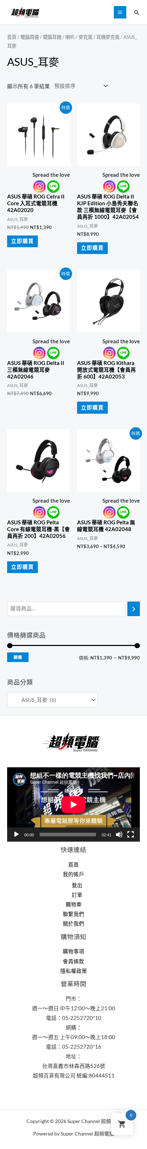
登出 (77, 885)
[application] (73, 804)
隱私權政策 (73, 971)
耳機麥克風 (108, 37)
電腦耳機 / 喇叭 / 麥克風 (67, 37)
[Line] (53, 186)
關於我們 (73, 924)
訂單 (77, 895)
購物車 (74, 904)
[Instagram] (39, 186)
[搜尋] (133, 609)
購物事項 (73, 951)
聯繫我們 (73, 914)
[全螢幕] (130, 834)
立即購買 (22, 241)
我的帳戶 (73, 874)
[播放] (16, 834)
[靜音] (119, 834)
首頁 (11, 37)
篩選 (18, 657)
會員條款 (73, 961)
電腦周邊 (29, 37)
